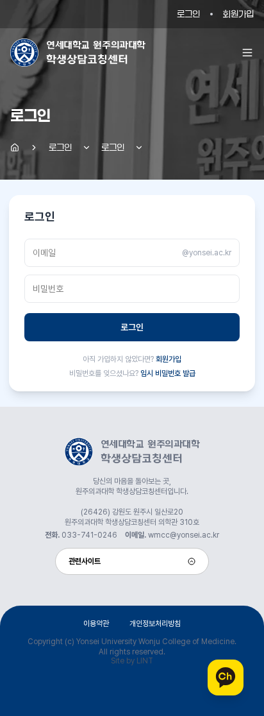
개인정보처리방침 (155, 623)
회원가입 (238, 13)
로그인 (188, 13)
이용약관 (96, 623)
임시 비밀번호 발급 (167, 373)
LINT (144, 660)
